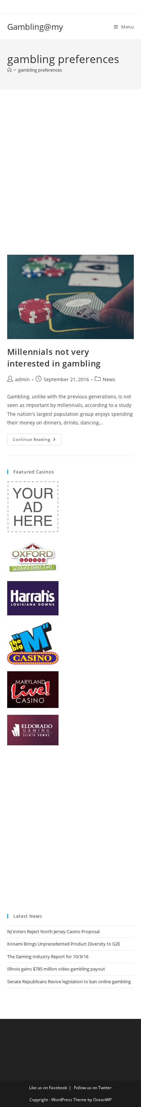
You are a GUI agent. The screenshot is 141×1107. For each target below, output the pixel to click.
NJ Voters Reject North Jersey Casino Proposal (53, 931)
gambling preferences (40, 70)
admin (22, 379)
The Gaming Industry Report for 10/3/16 (47, 956)
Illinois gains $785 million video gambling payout (56, 969)
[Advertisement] (70, 180)
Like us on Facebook (48, 1088)
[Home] (9, 70)
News (109, 379)
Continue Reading (37, 440)
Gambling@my (35, 26)
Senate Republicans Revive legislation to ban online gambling (69, 981)
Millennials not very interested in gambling (54, 357)
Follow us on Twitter (93, 1088)
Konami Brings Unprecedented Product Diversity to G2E (63, 944)
